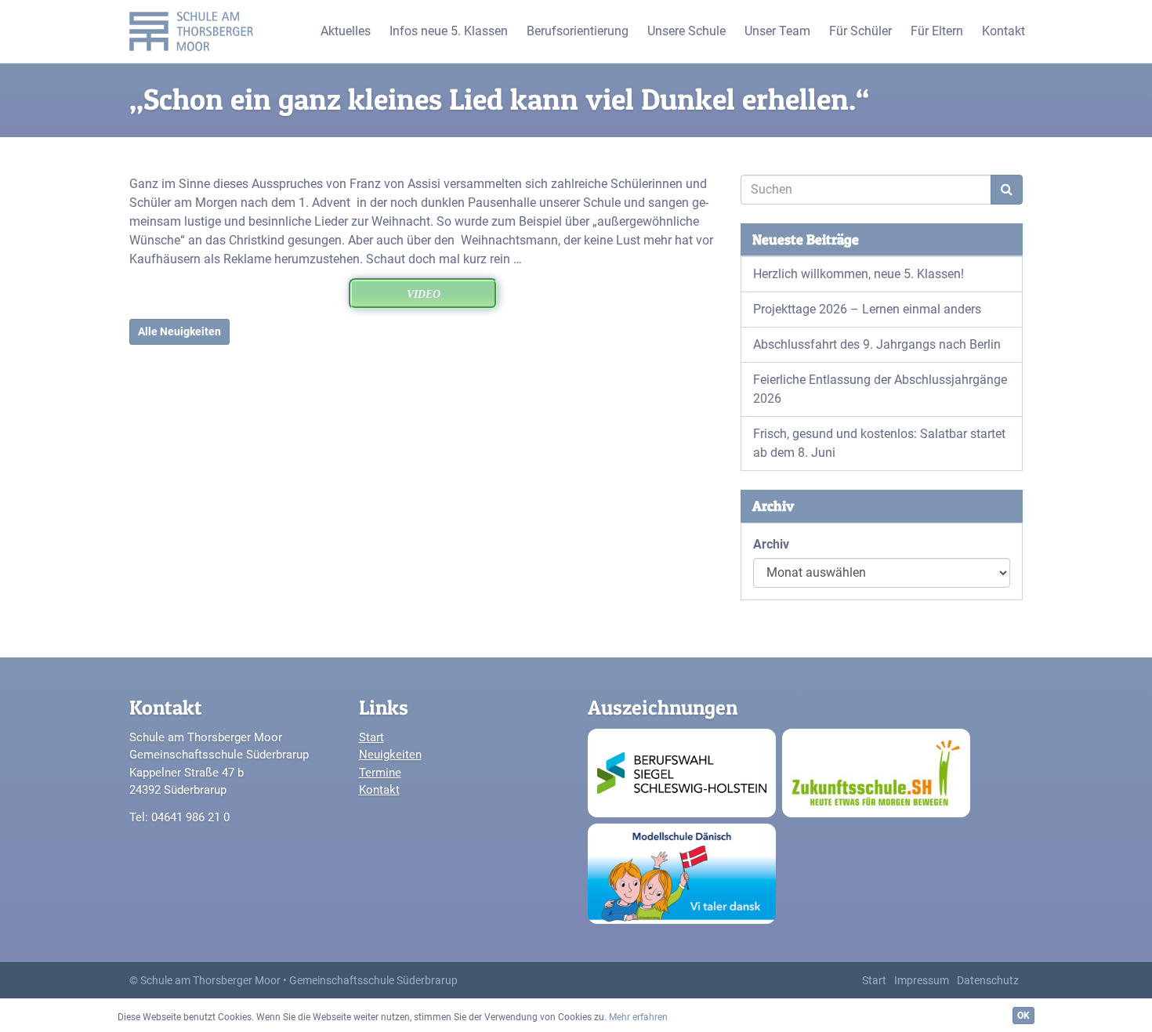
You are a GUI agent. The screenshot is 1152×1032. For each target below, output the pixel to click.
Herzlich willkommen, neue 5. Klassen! (858, 273)
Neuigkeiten (390, 755)
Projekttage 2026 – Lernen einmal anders (867, 309)
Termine (380, 773)
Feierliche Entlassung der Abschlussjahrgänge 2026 (880, 389)
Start (371, 737)
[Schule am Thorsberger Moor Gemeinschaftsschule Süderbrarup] (195, 31)
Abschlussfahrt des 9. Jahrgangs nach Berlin (877, 344)
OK (1023, 1015)
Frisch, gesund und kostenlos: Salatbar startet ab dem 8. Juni (879, 443)
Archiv (771, 544)
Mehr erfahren (638, 1017)
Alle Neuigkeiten (179, 331)
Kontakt (379, 790)
